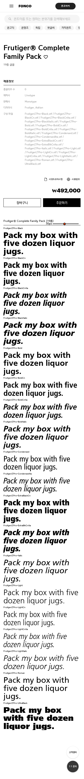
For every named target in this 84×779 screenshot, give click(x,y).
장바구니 (22, 202)
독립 (38, 27)
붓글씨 (50, 27)
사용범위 (76, 179)
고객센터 (73, 752)
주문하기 (61, 202)
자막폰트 (66, 27)
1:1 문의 (73, 766)
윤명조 (24, 27)
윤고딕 (10, 27)
